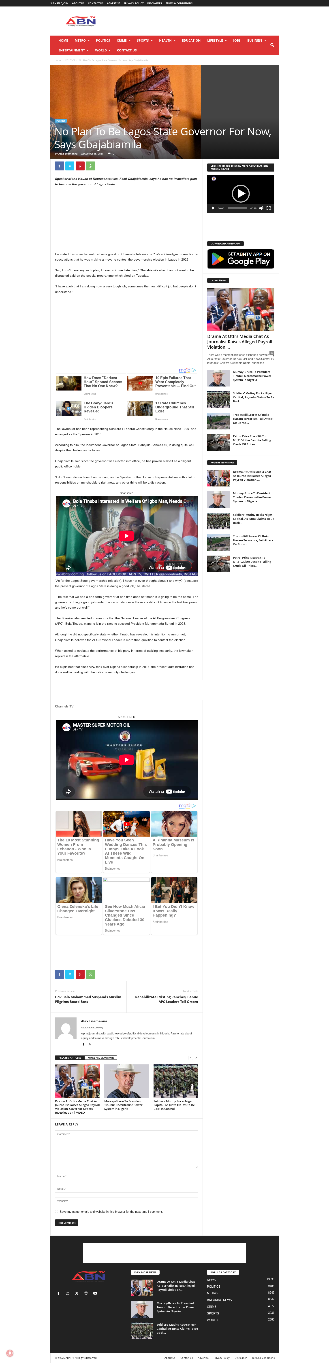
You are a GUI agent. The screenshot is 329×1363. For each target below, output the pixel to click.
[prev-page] (190, 1057)
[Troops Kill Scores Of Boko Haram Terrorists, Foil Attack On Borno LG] (218, 421)
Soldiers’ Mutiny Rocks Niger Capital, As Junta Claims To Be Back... (253, 397)
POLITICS (103, 40)
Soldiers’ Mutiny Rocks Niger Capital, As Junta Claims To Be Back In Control (174, 1105)
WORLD (101, 50)
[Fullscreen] (268, 208)
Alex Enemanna (68, 153)
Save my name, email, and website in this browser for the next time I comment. (111, 1211)
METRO (80, 40)
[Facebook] (59, 165)
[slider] (237, 208)
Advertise (113, 3)
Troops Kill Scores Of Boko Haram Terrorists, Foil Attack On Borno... (253, 419)
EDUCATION (191, 40)
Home (63, 40)
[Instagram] (68, 1293)
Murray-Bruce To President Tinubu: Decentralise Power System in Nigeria (123, 1105)
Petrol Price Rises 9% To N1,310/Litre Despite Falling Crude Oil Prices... (252, 440)
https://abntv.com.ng (92, 1027)
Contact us (95, 3)
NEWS (211, 1280)
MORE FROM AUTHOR (101, 1057)
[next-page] (196, 1057)
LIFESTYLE (215, 40)
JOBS (237, 40)
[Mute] (261, 208)
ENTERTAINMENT (71, 50)
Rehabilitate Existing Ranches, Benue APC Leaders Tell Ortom (166, 999)
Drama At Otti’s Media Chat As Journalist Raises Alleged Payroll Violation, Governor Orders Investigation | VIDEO (77, 1107)
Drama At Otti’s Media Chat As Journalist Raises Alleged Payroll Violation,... (239, 341)
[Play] (213, 208)
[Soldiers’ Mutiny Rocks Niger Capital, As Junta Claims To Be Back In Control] (176, 1081)
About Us (78, 3)
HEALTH (165, 40)
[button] (272, 45)
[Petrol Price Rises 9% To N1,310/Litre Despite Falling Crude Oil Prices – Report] (218, 442)
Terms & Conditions (179, 3)
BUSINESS (255, 40)
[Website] (87, 1293)
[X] (69, 165)
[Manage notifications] (9, 1353)
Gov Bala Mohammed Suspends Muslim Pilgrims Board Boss (88, 999)
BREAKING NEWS (219, 1300)
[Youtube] (96, 1293)
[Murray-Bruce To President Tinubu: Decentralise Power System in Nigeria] (126, 1081)
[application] (240, 194)
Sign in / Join (59, 3)
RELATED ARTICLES (70, 1057)
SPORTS (143, 40)
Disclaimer (154, 3)
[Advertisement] (197, 21)
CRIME (122, 40)
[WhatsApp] (90, 165)
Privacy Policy (134, 3)
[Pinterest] (80, 165)
